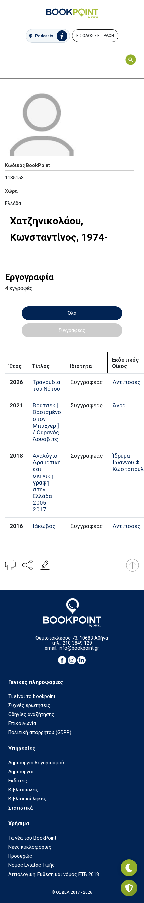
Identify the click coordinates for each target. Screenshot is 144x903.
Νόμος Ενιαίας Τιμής (31, 865)
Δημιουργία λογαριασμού (36, 763)
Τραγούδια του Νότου (46, 385)
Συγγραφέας (72, 330)
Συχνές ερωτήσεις (29, 705)
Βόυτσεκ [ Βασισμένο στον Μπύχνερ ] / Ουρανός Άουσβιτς (47, 422)
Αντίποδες (126, 382)
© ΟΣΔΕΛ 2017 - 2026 (72, 892)
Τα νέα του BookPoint (32, 838)
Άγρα (119, 405)
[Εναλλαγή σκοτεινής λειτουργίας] (129, 867)
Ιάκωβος (44, 526)
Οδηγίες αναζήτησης (31, 714)
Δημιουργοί (21, 772)
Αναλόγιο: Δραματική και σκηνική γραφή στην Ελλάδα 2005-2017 (47, 482)
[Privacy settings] (129, 888)
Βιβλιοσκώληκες (27, 799)
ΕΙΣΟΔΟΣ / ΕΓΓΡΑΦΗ (95, 35)
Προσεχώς (20, 856)
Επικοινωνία (22, 723)
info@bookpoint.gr (79, 648)
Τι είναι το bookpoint (31, 696)
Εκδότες (17, 781)
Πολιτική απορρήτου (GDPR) (39, 732)
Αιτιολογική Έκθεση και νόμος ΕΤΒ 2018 (53, 874)
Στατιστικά (20, 808)
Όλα (72, 313)
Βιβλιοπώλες (23, 790)
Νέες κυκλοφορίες (29, 847)
